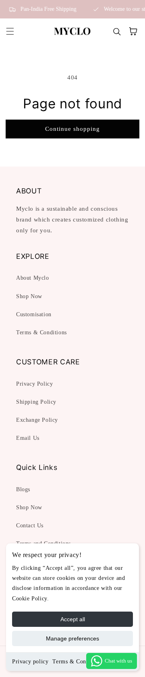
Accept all (72, 619)
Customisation (34, 314)
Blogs (23, 489)
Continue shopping (72, 129)
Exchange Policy (37, 420)
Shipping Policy (36, 402)
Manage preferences (72, 638)
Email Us (27, 438)
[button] (10, 31)
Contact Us (30, 525)
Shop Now (29, 296)
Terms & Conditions (77, 662)
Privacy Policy (34, 384)
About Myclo (32, 278)
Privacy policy (30, 662)
